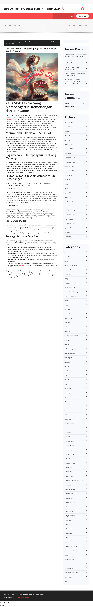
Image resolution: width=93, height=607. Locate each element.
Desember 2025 (69, 158)
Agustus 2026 (68, 122)
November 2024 (69, 215)
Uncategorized (19, 42)
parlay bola (67, 388)
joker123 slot (68, 318)
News (66, 375)
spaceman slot (69, 551)
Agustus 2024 (68, 228)
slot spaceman (69, 529)
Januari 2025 (68, 206)
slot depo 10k (68, 494)
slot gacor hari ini (69, 516)
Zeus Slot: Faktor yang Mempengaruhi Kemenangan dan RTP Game (31, 49)
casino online (68, 270)
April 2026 (67, 140)
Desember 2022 (69, 237)
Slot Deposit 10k (69, 502)
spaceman (67, 542)
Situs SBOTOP (69, 445)
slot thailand (68, 533)
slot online (67, 520)
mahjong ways (69, 349)
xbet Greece (68, 577)
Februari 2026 (69, 149)
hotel (66, 301)
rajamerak (67, 406)
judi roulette (68, 327)
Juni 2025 (67, 184)
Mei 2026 (67, 136)
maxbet (66, 366)
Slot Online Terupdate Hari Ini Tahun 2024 (32, 8)
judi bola (67, 322)
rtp (65, 410)
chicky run (67, 279)
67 (65, 252)
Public (66, 401)
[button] (72, 16)
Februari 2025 (69, 201)
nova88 (66, 380)
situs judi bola (68, 437)
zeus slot (44, 42)
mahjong (67, 344)
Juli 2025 (67, 179)
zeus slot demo (51, 42)
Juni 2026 (67, 131)
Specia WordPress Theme (20, 597)
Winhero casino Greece (71, 573)
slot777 (66, 537)
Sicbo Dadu (68, 432)
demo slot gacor (69, 287)
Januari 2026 (68, 153)
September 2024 (69, 223)
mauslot (67, 362)
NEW (66, 371)
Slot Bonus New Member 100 (73, 480)
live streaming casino (71, 336)
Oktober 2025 (69, 166)
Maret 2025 (68, 197)
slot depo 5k (68, 498)
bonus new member (70, 265)
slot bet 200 (68, 472)
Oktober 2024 (69, 219)
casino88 (67, 274)
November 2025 (69, 162)
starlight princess (70, 559)
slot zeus (38, 42)
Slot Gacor (67, 507)
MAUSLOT (21, 265)
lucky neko (67, 340)
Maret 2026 (68, 144)
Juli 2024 (67, 232)
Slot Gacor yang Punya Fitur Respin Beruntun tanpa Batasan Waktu (75, 55)
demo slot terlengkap (71, 292)
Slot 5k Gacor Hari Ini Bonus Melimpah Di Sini (73, 68)
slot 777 (67, 458)
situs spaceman (69, 454)
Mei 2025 (67, 188)
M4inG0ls (9, 42)
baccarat (67, 261)
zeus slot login (10, 43)
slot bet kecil (68, 476)
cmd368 (67, 283)
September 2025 (69, 171)
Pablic (66, 384)
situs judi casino (69, 441)
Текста (66, 581)
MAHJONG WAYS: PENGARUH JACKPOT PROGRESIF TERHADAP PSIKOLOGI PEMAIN (75, 82)
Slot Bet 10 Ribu (69, 463)
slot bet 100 (68, 467)
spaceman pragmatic (71, 546)
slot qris (67, 524)
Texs (66, 564)
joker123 (67, 314)
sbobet (66, 415)
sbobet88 (67, 419)
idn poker (67, 309)
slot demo (67, 485)
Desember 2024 (69, 210)
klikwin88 (67, 331)
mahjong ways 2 (69, 353)
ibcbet (66, 305)
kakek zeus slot (31, 42)
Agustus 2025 (68, 175)
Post (66, 397)
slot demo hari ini (69, 489)
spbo (66, 555)
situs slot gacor (69, 450)
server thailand (69, 423)
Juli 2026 (67, 127)
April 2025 (67, 193)
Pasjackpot (68, 393)
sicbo (66, 428)
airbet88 (67, 257)
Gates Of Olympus (70, 296)
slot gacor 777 (69, 511)
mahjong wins (68, 358)
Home (68, 25)
